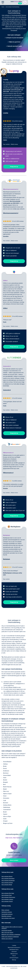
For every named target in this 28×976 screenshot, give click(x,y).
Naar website (6, 144)
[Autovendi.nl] (14, 358)
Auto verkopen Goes (7, 895)
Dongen (5, 821)
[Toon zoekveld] (24, 2)
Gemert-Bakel (7, 775)
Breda (4, 766)
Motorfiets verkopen (6, 916)
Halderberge (6, 807)
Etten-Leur (6, 791)
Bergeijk (5, 782)
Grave (4, 796)
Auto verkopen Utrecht (7, 901)
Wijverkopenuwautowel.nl (10, 213)
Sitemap (14, 959)
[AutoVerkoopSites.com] (16, 2)
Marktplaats (6, 559)
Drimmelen (6, 798)
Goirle (4, 818)
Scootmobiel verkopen (7, 914)
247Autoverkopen (14, 957)
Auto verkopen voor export (8, 918)
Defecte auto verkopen (7, 938)
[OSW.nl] (14, 272)
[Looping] (14, 71)
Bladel (5, 789)
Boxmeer (5, 802)
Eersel (5, 768)
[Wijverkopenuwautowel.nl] (14, 181)
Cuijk (4, 800)
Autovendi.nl (7, 390)
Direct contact (14, 860)
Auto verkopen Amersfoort (8, 878)
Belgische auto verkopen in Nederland (11, 934)
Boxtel (5, 812)
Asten (4, 777)
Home (3, 6)
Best (4, 784)
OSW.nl (5, 308)
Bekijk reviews (14, 144)
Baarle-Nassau (7, 786)
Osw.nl (14, 955)
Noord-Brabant (7, 761)
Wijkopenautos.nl (8, 472)
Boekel (5, 780)
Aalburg (5, 764)
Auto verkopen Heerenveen (8, 897)
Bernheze (5, 773)
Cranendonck (7, 809)
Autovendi (14, 951)
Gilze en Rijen (7, 816)
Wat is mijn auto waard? (7, 932)
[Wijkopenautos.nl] (14, 444)
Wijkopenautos (14, 953)
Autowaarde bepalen (7, 930)
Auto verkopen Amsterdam (8, 880)
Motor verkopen (5, 910)
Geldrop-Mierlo (7, 805)
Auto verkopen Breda (7, 884)
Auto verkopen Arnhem (7, 882)
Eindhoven (6, 770)
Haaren (5, 814)
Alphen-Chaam (7, 793)
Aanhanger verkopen (7, 912)
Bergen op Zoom (7, 823)
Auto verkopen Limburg (7, 899)
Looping (5, 113)
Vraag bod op (14, 166)
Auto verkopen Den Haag (8, 893)
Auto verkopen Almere (7, 876)
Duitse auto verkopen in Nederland (10, 936)
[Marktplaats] (14, 527)
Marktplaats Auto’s (14, 949)
